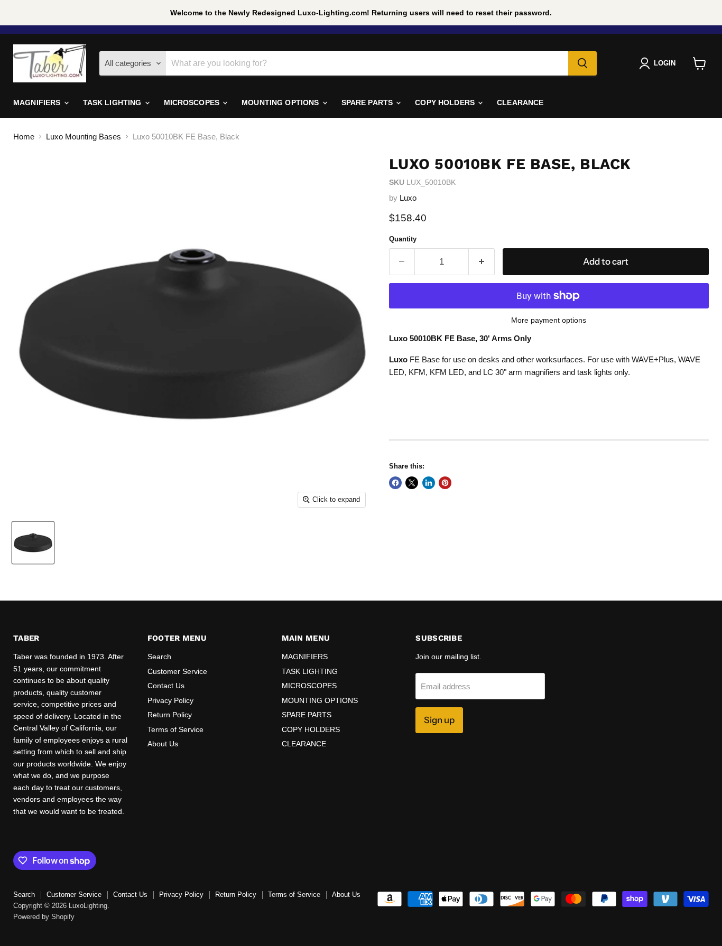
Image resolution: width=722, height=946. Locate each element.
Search (159, 656)
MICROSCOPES (193, 102)
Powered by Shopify (44, 917)
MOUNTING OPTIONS (281, 102)
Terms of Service (175, 729)
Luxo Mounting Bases (83, 136)
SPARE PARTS (368, 102)
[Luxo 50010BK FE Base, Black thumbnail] (33, 543)
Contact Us (165, 685)
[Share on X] (411, 482)
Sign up (439, 720)
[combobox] (367, 63)
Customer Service (177, 671)
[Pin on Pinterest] (445, 482)
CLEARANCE (520, 102)
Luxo (408, 197)
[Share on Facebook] (395, 482)
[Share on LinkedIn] (428, 482)
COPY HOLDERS (446, 102)
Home (23, 136)
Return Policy (169, 714)
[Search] (582, 63)
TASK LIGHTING (113, 102)
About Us (162, 743)
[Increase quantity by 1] (482, 261)
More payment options (548, 320)
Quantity (402, 239)
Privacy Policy (170, 700)
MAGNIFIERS (38, 102)
